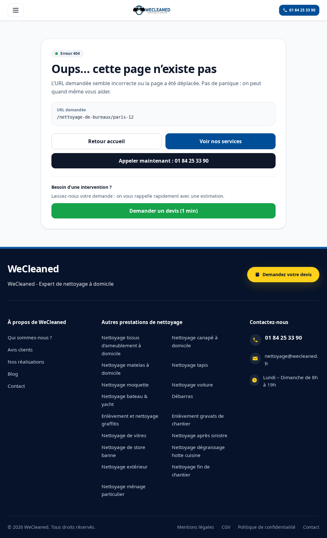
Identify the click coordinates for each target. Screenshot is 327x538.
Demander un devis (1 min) (163, 210)
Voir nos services (221, 141)
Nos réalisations (26, 361)
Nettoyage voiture (192, 384)
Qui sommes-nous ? (30, 337)
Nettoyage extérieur (125, 466)
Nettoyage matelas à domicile (125, 369)
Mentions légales (195, 527)
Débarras (182, 396)
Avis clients (20, 349)
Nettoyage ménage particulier (124, 490)
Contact (16, 386)
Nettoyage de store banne (123, 451)
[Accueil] (151, 10)
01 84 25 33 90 (283, 337)
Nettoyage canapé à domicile (195, 341)
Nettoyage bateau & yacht (125, 400)
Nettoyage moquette (125, 384)
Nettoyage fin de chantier (191, 470)
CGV (226, 527)
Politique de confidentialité (266, 527)
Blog (13, 374)
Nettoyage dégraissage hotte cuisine (198, 451)
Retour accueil (106, 141)
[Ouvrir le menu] (16, 10)
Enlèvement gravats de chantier (198, 420)
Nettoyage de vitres (124, 435)
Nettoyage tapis (190, 365)
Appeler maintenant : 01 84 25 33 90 (164, 160)
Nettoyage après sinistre (199, 435)
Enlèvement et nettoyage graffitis (130, 420)
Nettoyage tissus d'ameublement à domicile (121, 345)
